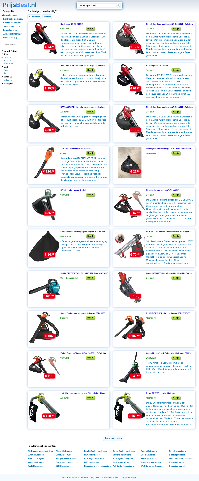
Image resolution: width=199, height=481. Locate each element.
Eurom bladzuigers (36, 455)
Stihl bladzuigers (63, 466)
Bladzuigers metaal (64, 462)
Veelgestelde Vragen (128, 477)
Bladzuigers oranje (121, 462)
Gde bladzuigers (148, 455)
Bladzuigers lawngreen (123, 459)
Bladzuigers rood (176, 462)
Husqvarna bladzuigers (66, 459)
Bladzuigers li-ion (148, 459)
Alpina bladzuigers (64, 451)
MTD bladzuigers (91, 462)
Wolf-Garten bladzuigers (151, 466)
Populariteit (95, 477)
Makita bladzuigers (36, 462)
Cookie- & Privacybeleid (70, 477)
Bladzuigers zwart (177, 466)
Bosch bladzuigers (149, 451)
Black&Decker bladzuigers (96, 451)
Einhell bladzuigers (177, 451)
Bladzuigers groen (177, 455)
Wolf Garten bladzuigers (123, 466)
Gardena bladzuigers (122, 455)
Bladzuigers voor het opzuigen (97, 466)
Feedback (84, 477)
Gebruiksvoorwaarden (110, 477)
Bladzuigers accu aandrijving (40, 451)
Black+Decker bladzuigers (124, 451)
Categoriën (8, 11)
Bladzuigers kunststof (94, 459)
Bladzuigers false (63, 455)
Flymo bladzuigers (92, 455)
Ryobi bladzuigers (36, 466)
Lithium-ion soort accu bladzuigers (182, 459)
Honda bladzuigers (36, 459)
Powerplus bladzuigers (151, 462)
